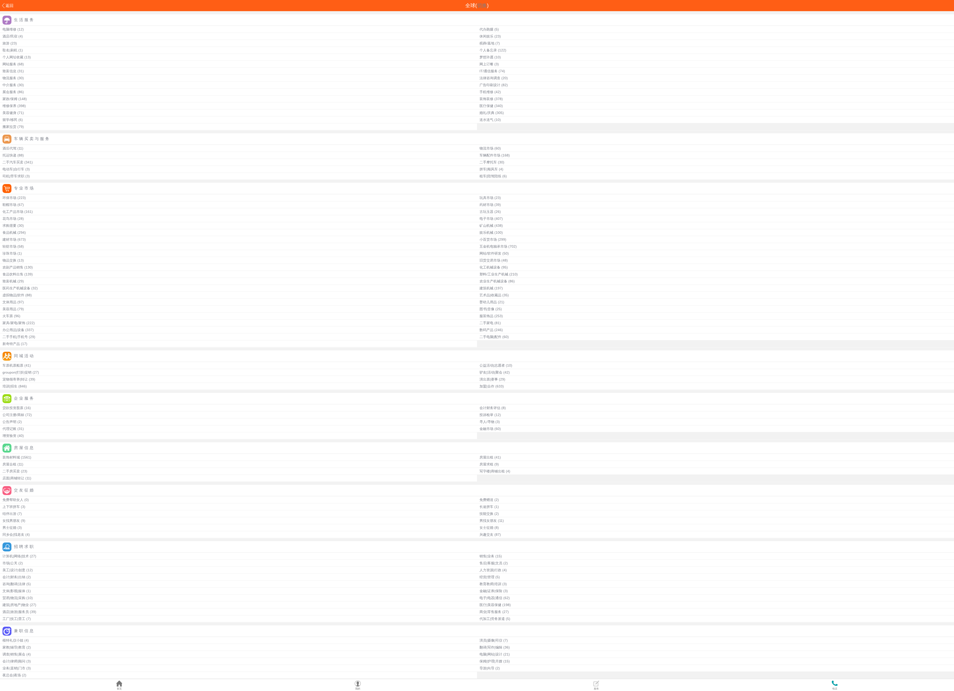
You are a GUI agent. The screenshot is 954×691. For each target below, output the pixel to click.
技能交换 (486, 514)
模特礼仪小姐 (12, 640)
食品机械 (9, 232)
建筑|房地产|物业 (15, 605)
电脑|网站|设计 (490, 654)
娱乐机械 (486, 232)
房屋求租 (486, 464)
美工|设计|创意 (13, 570)
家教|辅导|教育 (13, 647)
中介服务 (9, 85)
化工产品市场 (12, 212)
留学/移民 (9, 120)
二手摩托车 (488, 162)
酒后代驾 (9, 148)
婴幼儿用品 (488, 302)
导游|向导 (486, 668)
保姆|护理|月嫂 (490, 661)
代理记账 (9, 429)
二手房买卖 (11, 471)
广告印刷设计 (489, 85)
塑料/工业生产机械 (493, 274)
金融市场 (486, 429)
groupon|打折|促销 (17, 372)
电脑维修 (9, 29)
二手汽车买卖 (12, 162)
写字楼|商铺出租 (492, 471)
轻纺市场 (9, 246)
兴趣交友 (486, 535)
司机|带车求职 (13, 176)
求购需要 (9, 226)
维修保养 (9, 106)
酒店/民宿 (9, 36)
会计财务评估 (489, 408)
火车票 (7, 316)
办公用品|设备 (13, 330)
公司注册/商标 (13, 415)
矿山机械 (486, 226)
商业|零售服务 (490, 612)
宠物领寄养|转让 (15, 379)
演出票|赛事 (488, 379)
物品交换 (9, 260)
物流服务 (9, 78)
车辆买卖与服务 (32, 139)
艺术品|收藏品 (490, 295)
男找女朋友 (488, 521)
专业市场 (24, 188)
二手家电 (486, 323)
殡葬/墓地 (486, 43)
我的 (357, 688)
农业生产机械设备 (493, 281)
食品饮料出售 (12, 274)
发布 (596, 688)
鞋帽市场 (9, 205)
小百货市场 (488, 239)
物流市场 (486, 148)
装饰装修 (486, 99)
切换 (482, 5)
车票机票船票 (12, 365)
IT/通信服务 (488, 71)
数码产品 (486, 330)
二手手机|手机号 (15, 337)
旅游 (5, 43)
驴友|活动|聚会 (490, 372)
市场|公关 (9, 563)
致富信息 (9, 71)
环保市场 (9, 198)
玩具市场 (486, 198)
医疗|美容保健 (490, 605)
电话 (834, 688)
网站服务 (9, 64)
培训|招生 (9, 386)
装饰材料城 (11, 457)
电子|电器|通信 (490, 598)
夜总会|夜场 (11, 675)
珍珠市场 (9, 253)
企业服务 (24, 398)
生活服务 (24, 20)
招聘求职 (24, 546)
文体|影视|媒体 (13, 591)
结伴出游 (9, 514)
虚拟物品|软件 (13, 295)
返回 (9, 5)
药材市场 (486, 205)
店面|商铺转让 (13, 478)
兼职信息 (24, 631)
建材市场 (9, 239)
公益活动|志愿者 (492, 365)
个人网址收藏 (12, 57)
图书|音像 (486, 309)
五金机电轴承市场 (493, 246)
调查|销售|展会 (13, 654)
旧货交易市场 (489, 260)
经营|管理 (486, 577)
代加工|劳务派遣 (492, 619)
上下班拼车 (11, 507)
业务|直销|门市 (13, 668)
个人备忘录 (488, 50)
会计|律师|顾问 (13, 661)
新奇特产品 (11, 344)
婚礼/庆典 (486, 113)
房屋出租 (486, 457)
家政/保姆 (9, 99)
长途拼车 (486, 507)
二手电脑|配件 (490, 337)
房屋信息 (24, 448)
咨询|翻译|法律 (13, 584)
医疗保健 (486, 106)
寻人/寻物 (486, 422)
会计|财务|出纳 (13, 577)
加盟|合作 (486, 386)
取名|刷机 (9, 50)
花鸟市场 (9, 219)
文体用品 (9, 302)
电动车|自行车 (13, 169)
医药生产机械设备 (16, 288)
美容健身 (9, 113)
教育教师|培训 (490, 584)
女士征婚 (486, 528)
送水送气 (486, 120)
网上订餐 (486, 64)
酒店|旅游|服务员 (15, 612)
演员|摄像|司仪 (490, 640)
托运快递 (9, 155)
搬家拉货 (9, 127)
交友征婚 (24, 490)
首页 (119, 688)
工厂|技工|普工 (13, 619)
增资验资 (9, 436)
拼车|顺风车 (488, 169)
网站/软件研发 (490, 253)
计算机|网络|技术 (15, 556)
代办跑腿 (486, 29)
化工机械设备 (489, 267)
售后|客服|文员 (490, 563)
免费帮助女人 (12, 500)
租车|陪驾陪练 (490, 176)
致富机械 (9, 281)
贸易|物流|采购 (13, 598)
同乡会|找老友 (13, 535)
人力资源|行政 (490, 570)
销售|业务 (486, 556)
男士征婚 (9, 528)
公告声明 (9, 422)
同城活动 (24, 356)
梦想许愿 (486, 57)
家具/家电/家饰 (13, 323)
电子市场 (486, 219)
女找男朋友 (11, 521)
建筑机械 (486, 288)
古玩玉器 (486, 212)
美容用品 (9, 309)
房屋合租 (9, 464)
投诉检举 (486, 415)
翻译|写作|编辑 (490, 647)
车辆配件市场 (489, 155)
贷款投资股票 (12, 408)
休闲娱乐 (486, 36)
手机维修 (486, 92)
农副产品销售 (12, 267)
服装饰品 (486, 316)
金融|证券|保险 (490, 591)
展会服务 (9, 92)
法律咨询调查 (489, 78)
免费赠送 (486, 500)
